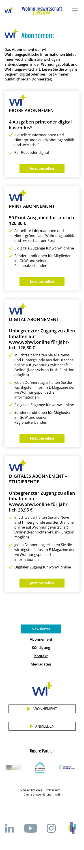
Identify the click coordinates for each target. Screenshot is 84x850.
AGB (58, 794)
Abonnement (41, 639)
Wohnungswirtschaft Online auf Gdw (72, 828)
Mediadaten (41, 664)
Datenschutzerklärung (37, 794)
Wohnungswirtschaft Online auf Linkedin (9, 828)
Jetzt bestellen (42, 168)
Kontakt (41, 655)
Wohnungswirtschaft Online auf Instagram (51, 828)
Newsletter (41, 629)
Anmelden (44, 726)
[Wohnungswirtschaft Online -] (42, 11)
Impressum (53, 789)
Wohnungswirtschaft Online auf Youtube (30, 828)
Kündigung (41, 647)
